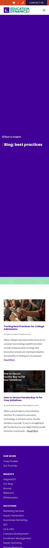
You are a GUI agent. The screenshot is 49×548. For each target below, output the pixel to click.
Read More (9, 359)
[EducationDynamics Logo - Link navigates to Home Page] (24, 10)
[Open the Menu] (44, 10)
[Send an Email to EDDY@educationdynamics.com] (14, 2)
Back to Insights (12, 136)
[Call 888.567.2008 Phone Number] (23, 2)
